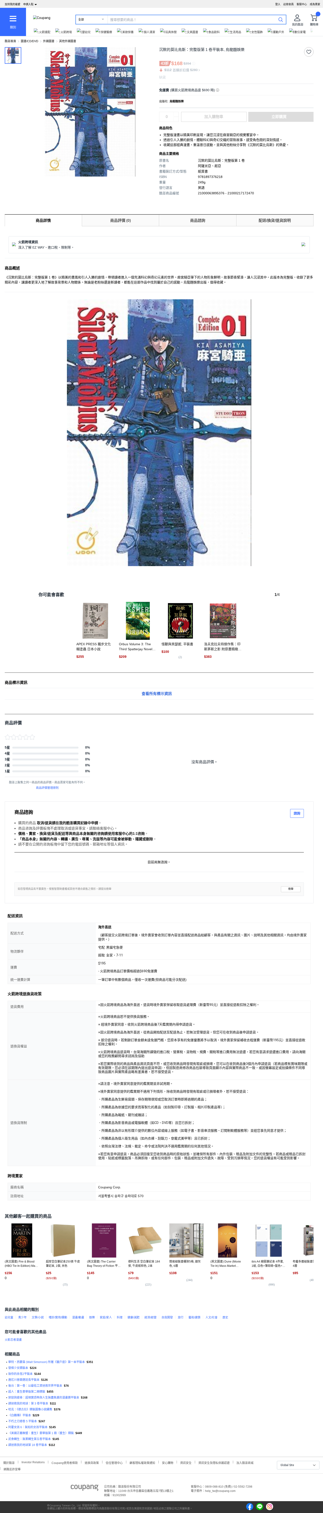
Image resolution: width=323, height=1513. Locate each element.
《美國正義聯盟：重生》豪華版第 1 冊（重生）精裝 (41, 1433)
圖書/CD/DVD (29, 41)
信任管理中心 (114, 1462)
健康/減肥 (133, 1317)
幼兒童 (9, 1317)
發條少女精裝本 (18, 1368)
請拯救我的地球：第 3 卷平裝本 (28, 1403)
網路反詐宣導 (12, 1469)
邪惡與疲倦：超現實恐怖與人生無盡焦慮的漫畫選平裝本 (43, 1397)
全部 (81, 19)
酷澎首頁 (10, 41)
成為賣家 (315, 4)
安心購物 (167, 1462)
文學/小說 (38, 1317)
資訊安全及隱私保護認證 (214, 1462)
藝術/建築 (194, 1317)
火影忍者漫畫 (13, 1339)
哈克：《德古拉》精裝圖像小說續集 (30, 1409)
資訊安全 (186, 1462)
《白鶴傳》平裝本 (19, 1415)
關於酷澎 (9, 1462)
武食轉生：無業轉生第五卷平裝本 (29, 1439)
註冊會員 (288, 4)
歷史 (225, 1317)
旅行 (180, 1317)
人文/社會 (211, 1317)
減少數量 (176, 114)
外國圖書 (48, 41)
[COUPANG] (84, 1489)
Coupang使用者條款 (65, 1462)
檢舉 (290, 889)
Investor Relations (33, 1462)
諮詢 (297, 813)
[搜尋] (280, 19)
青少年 (22, 1317)
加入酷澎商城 (244, 1462)
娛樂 (92, 1317)
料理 (119, 1317)
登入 (277, 4)
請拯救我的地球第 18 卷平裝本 (27, 1445)
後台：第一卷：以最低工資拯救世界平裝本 (35, 1385)
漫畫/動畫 (78, 1317)
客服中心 (302, 4)
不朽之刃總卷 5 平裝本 (22, 1421)
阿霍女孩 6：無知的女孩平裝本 (28, 1427)
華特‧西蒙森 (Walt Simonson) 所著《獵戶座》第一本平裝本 (46, 1362)
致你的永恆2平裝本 (20, 1374)
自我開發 (167, 1317)
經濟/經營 (150, 1317)
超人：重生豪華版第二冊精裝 (26, 1391)
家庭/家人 (106, 1317)
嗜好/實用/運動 (58, 1317)
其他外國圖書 (67, 41)
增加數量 (176, 119)
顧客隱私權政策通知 (142, 1462)
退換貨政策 (92, 1462)
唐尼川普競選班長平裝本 (23, 1379)
